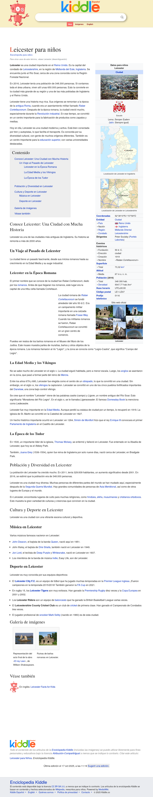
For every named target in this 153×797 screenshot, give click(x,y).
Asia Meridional (108, 486)
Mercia (64, 375)
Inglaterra (123, 226)
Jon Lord (17, 552)
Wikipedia (60, 789)
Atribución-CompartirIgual (66, 753)
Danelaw (18, 389)
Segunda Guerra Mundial (38, 486)
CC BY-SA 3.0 (58, 786)
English (90, 24)
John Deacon (19, 541)
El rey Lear (19, 660)
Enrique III (115, 420)
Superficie (101, 263)
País (100, 223)
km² (122, 266)
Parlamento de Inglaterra (23, 424)
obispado (88, 381)
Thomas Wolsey (62, 442)
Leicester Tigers (39, 590)
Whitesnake (58, 552)
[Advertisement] (76, 36)
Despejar (115, 17)
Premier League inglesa (116, 581)
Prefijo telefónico (101, 297)
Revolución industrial (48, 113)
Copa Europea (130, 590)
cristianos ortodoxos (130, 497)
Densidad (102, 284)
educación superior (50, 139)
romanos (22, 285)
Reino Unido (124, 223)
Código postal (103, 291)
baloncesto (60, 600)
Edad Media (53, 409)
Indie (55, 558)
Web (70, 24)
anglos (124, 371)
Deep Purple (43, 552)
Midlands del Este (65, 69)
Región (101, 229)
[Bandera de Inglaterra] (116, 226)
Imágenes (79, 24)
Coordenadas (103, 215)
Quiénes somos (46, 792)
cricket (73, 605)
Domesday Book (116, 399)
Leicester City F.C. (25, 581)
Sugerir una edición (98, 765)
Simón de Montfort (83, 420)
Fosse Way (82, 315)
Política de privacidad (67, 792)
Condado (102, 233)
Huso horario (103, 287)
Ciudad (119, 72)
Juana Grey (26, 452)
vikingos (43, 385)
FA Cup (81, 585)
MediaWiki (103, 789)
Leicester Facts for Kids (43, 686)
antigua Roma (23, 105)
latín (112, 122)
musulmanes (110, 497)
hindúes (91, 497)
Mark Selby (55, 615)
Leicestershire (121, 233)
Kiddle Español (17, 792)
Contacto (85, 792)
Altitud (99, 270)
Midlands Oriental (123, 229)
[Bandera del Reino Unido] (116, 223)
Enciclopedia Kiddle (62, 750)
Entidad (100, 219)
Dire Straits (45, 547)
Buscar (122, 17)
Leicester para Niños (21, 758)
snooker (43, 615)
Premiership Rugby (95, 590)
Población (101, 277)
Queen (54, 541)
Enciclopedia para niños (21, 54)
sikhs (99, 497)
